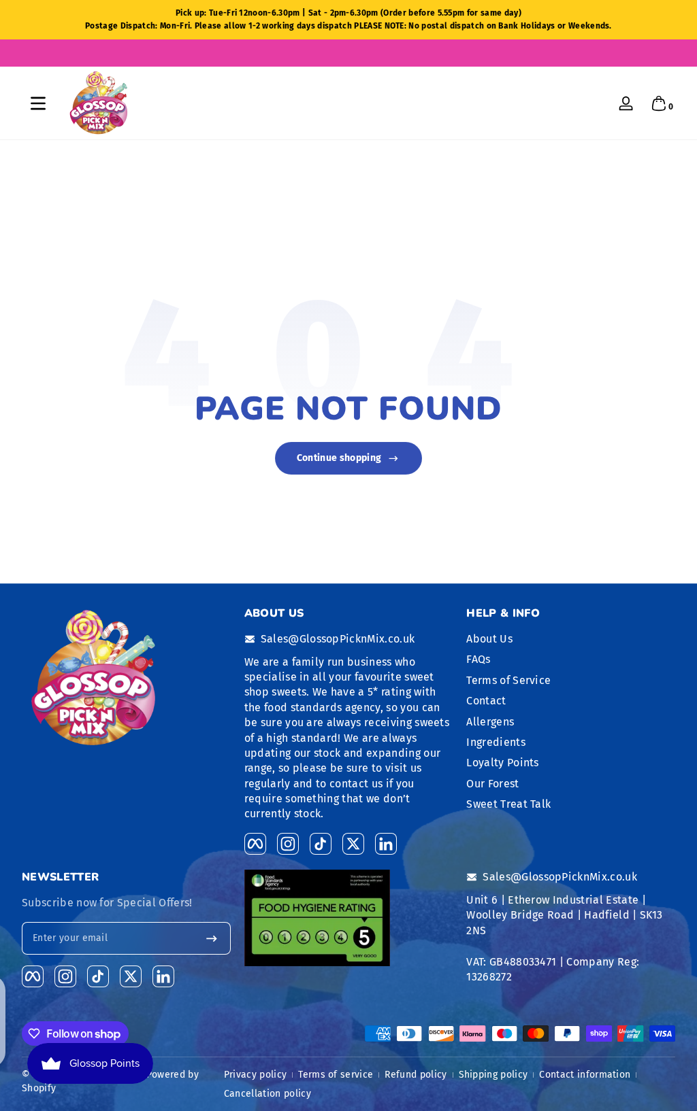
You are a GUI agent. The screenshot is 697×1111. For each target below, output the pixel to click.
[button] (659, 103)
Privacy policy (255, 1074)
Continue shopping (339, 458)
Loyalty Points (502, 762)
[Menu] (38, 103)
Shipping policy (493, 1074)
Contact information (584, 1074)
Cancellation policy (267, 1093)
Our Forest (492, 783)
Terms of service (335, 1074)
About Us (489, 638)
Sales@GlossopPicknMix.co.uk (338, 638)
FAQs (478, 659)
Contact (486, 700)
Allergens (490, 721)
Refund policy (416, 1074)
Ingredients (495, 742)
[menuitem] (570, 639)
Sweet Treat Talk (508, 804)
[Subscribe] (212, 938)
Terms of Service (508, 680)
